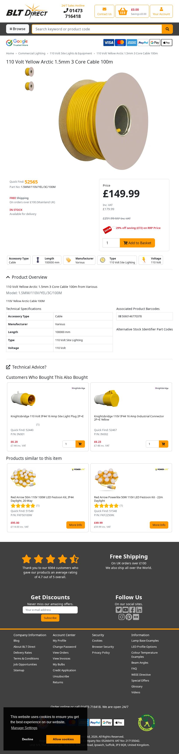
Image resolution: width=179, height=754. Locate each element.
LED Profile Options (144, 647)
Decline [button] (27, 739)
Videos (135, 692)
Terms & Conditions (26, 658)
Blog (16, 640)
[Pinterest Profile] (128, 617)
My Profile (59, 640)
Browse (19, 28)
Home (10, 53)
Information (140, 635)
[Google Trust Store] (17, 42)
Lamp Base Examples (145, 640)
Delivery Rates (23, 652)
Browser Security (103, 647)
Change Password (64, 647)
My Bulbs (59, 664)
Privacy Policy (101, 652)
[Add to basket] (80, 444)
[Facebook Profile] (132, 609)
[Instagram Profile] (122, 617)
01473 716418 (74, 13)
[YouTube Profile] (125, 609)
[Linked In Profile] (139, 609)
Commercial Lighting (31, 53)
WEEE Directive (141, 675)
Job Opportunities (25, 664)
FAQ (134, 668)
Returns (58, 682)
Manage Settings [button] (24, 728)
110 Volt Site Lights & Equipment (71, 53)
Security (98, 635)
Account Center (64, 635)
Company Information (30, 635)
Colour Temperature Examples (144, 655)
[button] (169, 416)
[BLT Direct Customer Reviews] (50, 559)
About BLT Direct (24, 647)
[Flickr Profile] (136, 617)
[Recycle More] (146, 722)
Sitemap (19, 670)
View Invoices (61, 658)
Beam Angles (139, 663)
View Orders (61, 652)
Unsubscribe (61, 676)
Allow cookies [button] (63, 739)
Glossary (137, 686)
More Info (75, 525)
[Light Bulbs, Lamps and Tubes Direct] (27, 11)
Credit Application (64, 670)
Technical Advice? (28, 367)
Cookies (97, 640)
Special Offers (140, 680)
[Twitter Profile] (119, 609)
